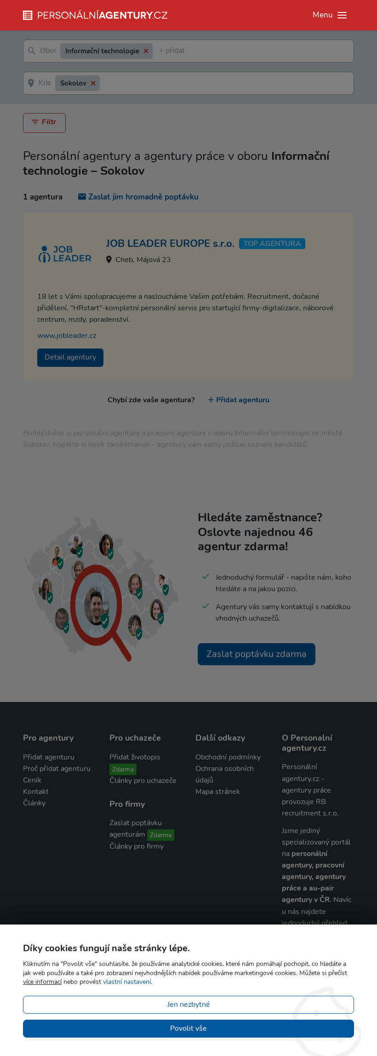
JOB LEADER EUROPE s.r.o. (170, 244)
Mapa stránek (217, 792)
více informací (42, 981)
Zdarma (123, 769)
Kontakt (36, 792)
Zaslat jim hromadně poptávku (143, 197)
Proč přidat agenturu (57, 769)
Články (34, 803)
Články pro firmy (136, 846)
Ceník (32, 780)
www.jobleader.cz (66, 336)
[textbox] (161, 51)
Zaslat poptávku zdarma (256, 654)
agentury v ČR (306, 900)
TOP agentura (272, 244)
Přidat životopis (134, 757)
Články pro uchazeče (143, 781)
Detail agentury (70, 357)
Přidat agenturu (242, 400)
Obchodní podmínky (228, 757)
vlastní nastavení (127, 981)
